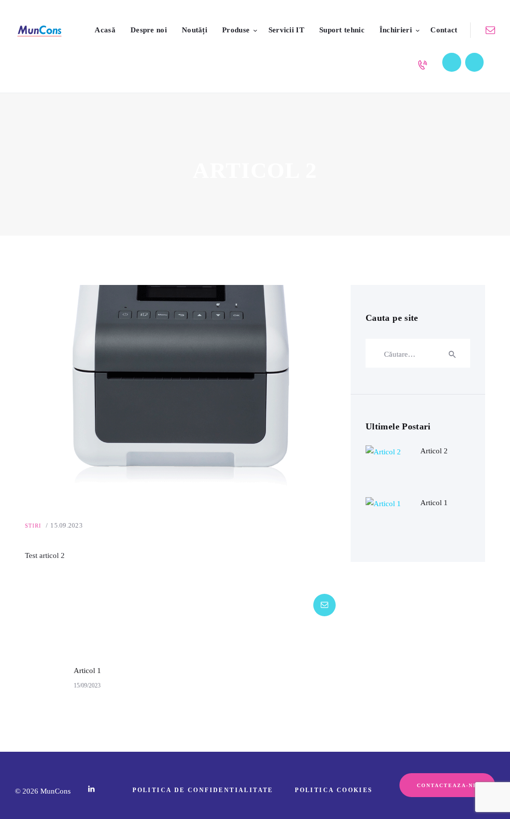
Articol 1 (434, 503)
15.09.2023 (66, 525)
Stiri (33, 526)
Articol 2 (434, 451)
